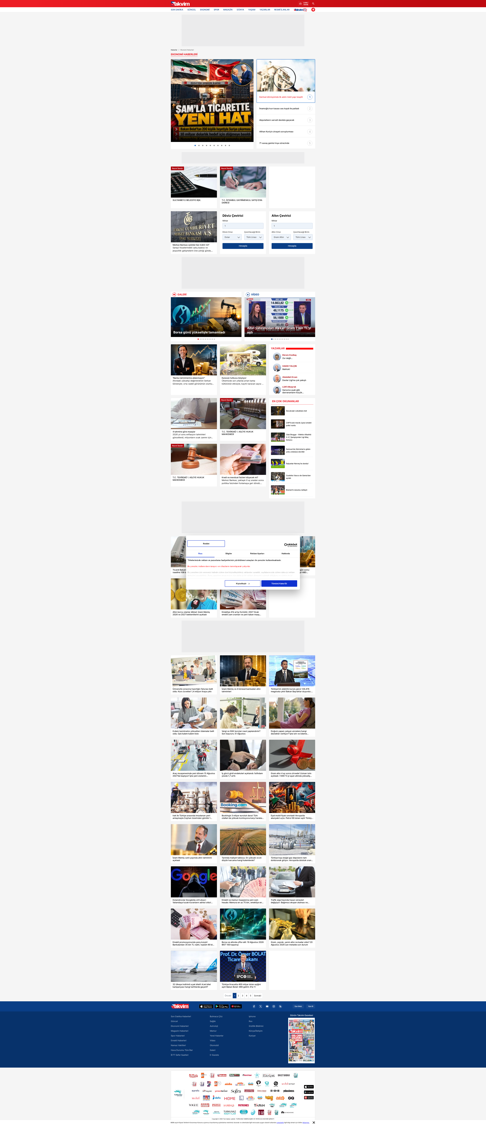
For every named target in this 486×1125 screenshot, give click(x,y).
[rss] (280, 1006)
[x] (261, 1006)
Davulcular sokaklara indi (296, 411)
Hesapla (243, 246)
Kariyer (252, 1035)
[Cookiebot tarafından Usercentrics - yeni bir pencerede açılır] (286, 545)
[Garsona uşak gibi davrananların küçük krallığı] (277, 390)
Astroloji (214, 1026)
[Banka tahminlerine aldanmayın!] (194, 359)
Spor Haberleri (178, 1035)
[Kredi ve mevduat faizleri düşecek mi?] (243, 459)
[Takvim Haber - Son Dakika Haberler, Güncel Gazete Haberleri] (180, 3)
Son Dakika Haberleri (181, 1016)
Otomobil (214, 1045)
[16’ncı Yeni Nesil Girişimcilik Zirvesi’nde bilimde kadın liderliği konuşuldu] (202, 145)
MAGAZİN (227, 9)
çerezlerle (280, 1122)
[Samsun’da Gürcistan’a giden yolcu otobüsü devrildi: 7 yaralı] (278, 450)
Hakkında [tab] (286, 553)
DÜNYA (240, 9)
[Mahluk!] (277, 367)
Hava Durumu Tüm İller (182, 1050)
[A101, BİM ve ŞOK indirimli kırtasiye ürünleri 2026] (218, 145)
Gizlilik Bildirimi (256, 1026)
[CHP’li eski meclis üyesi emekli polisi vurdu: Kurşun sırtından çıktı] (278, 424)
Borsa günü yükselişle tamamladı (199, 332)
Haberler (174, 50)
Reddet (206, 543)
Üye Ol (310, 1006)
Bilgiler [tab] (229, 553)
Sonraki (257, 995)
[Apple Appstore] (206, 1006)
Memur (213, 1031)
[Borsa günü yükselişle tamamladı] (206, 317)
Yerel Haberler (216, 1035)
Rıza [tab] (200, 553)
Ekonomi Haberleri (180, 1026)
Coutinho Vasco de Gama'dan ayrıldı (298, 476)
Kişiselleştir (241, 583)
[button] (173, 319)
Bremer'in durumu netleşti (296, 490)
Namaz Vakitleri (178, 1045)
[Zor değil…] (277, 356)
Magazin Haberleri (179, 1031)
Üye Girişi (298, 1006)
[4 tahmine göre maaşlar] (194, 413)
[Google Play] (222, 1006)
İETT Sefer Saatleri (179, 1055)
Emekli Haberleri (178, 1040)
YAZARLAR (265, 9)
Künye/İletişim (255, 1031)
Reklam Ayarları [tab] (257, 553)
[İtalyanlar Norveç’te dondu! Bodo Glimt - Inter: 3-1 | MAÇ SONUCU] (278, 463)
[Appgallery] (236, 1006)
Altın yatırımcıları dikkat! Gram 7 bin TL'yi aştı (279, 330)
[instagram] (274, 1006)
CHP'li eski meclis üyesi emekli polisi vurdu (298, 424)
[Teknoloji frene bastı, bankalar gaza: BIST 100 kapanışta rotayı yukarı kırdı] (206, 145)
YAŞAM (251, 9)
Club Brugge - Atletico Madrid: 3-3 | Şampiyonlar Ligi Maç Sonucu (298, 437)
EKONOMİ (204, 9)
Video (212, 1040)
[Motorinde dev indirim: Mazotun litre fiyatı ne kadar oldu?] (214, 145)
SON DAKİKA (177, 9)
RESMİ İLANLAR (281, 9)
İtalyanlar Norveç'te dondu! (297, 463)
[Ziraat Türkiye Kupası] (313, 10)
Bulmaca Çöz (216, 1016)
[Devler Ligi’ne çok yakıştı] (277, 378)
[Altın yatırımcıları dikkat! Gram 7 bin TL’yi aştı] (280, 317)
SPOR (216, 9)
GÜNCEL (191, 9)
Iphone (252, 1016)
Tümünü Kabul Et (279, 583)
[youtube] (267, 1006)
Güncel (174, 1021)
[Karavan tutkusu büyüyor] (243, 359)
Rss (250, 1021)
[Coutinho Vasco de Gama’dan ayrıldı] (278, 476)
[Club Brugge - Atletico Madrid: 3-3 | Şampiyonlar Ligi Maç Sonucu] (278, 437)
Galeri (212, 1050)
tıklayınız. (306, 1122)
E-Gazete (214, 1055)
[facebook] (254, 1006)
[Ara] (313, 3)
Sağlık (213, 1021)
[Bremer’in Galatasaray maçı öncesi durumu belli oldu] (278, 490)
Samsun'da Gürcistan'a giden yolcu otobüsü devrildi (298, 450)
